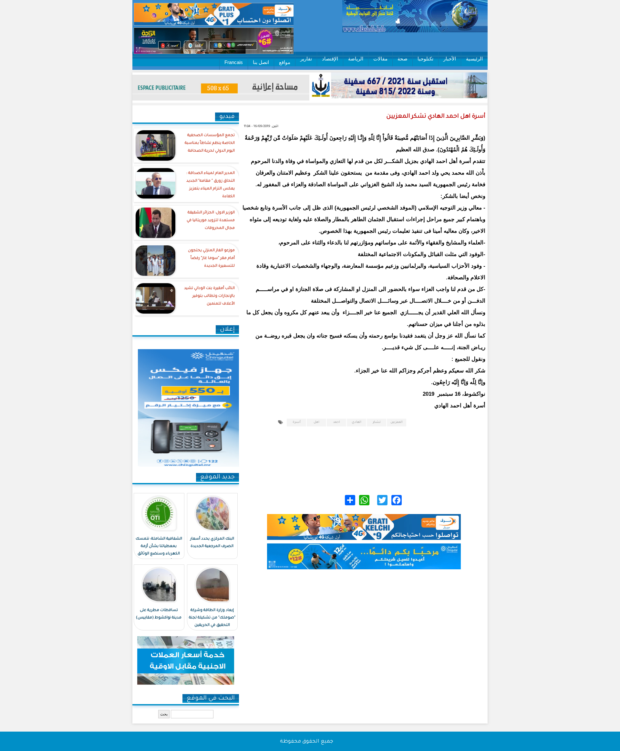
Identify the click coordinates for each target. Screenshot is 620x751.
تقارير (306, 58)
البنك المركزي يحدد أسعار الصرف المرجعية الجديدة (212, 543)
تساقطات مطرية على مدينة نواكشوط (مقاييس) (158, 614)
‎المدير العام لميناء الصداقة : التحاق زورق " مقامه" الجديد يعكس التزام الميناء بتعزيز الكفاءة (210, 185)
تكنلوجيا (425, 58)
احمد (336, 422)
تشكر (377, 422)
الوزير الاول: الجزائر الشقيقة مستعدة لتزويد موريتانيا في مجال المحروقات (211, 221)
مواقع (284, 62)
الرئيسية (474, 58)
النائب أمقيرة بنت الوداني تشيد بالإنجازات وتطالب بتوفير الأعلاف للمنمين (209, 296)
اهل (316, 422)
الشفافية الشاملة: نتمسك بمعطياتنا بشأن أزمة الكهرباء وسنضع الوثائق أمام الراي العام (159, 550)
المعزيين (396, 422)
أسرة (297, 422)
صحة (403, 58)
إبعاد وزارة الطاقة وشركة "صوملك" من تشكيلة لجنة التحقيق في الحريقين (212, 618)
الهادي (356, 422)
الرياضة (355, 58)
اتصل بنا (261, 62)
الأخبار (449, 58)
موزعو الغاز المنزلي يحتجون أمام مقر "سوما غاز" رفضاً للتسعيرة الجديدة (211, 258)
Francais (233, 62)
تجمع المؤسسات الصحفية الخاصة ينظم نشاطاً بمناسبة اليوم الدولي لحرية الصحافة (210, 143)
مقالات (380, 58)
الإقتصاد (330, 58)
